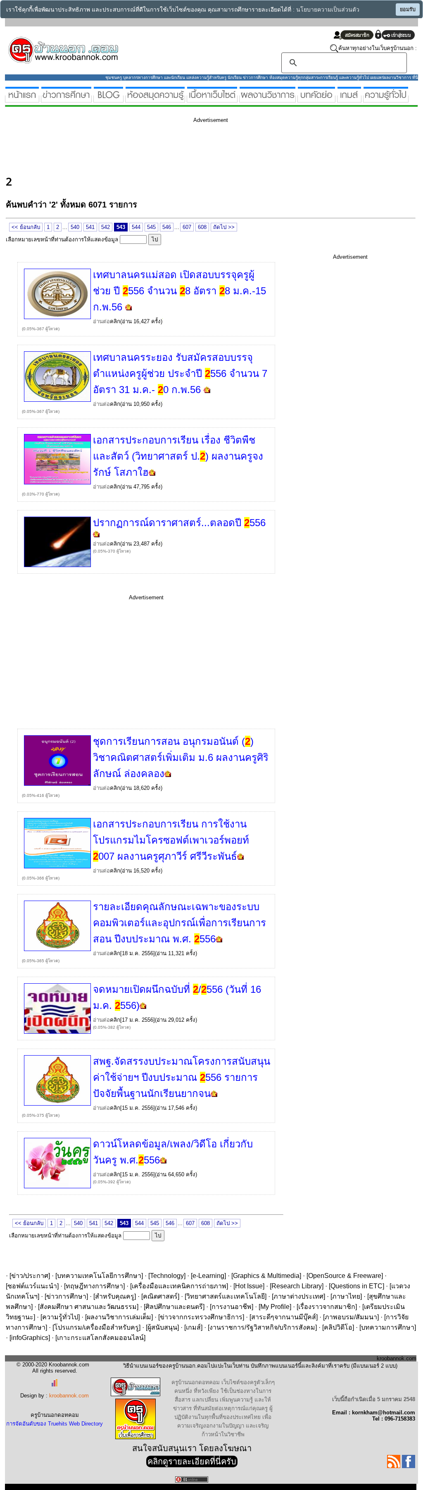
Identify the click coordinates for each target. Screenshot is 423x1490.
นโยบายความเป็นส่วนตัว (327, 10)
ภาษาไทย (346, 1296)
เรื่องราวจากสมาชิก (326, 1306)
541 (90, 227)
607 (187, 227)
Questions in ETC (356, 1286)
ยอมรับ (408, 9)
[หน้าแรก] (22, 99)
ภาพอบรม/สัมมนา (351, 1317)
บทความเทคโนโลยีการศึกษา (99, 1275)
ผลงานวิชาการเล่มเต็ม (119, 1317)
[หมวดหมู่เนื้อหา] (212, 99)
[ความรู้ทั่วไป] (386, 99)
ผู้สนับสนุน (162, 1327)
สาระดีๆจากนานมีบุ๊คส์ (283, 1317)
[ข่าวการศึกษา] (66, 99)
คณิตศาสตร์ (160, 1296)
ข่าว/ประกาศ (29, 1275)
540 (75, 227)
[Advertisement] (156, 148)
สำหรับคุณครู (114, 1296)
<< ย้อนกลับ (26, 227)
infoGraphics (29, 1337)
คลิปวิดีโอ (338, 1327)
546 (166, 227)
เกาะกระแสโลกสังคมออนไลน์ (100, 1337)
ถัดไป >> (224, 227)
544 (136, 227)
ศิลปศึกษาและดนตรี (174, 1306)
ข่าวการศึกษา (66, 1296)
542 (105, 227)
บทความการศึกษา (387, 1327)
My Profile (275, 1306)
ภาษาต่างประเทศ (298, 1296)
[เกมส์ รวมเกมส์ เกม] (349, 99)
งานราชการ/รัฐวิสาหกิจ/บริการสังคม (262, 1327)
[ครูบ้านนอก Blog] (108, 99)
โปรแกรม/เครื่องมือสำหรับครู (96, 1327)
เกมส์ (193, 1327)
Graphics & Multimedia (266, 1275)
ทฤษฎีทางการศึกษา (94, 1286)
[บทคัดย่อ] (316, 99)
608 (202, 227)
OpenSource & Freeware (344, 1275)
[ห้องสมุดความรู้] (155, 99)
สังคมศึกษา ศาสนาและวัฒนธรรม (88, 1306)
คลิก (115, 321)
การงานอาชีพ (232, 1306)
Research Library (296, 1286)
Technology (167, 1275)
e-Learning (208, 1275)
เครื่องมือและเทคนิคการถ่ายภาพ (179, 1286)
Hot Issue (249, 1286)
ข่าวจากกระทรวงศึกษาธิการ (201, 1317)
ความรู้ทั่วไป (60, 1317)
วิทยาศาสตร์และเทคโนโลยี (225, 1296)
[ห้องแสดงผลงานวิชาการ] (267, 99)
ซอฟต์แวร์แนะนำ (32, 1286)
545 (151, 227)
